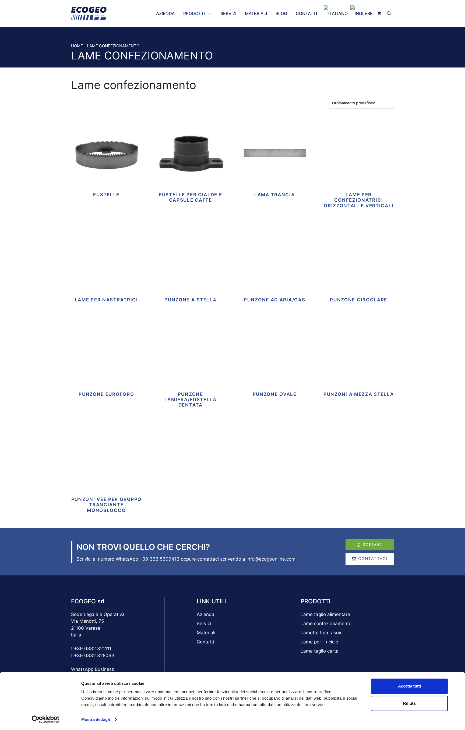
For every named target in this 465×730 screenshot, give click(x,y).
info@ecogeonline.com (270, 559)
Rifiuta (409, 703)
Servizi (228, 13)
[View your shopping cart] (379, 13)
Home (77, 45)
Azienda (165, 13)
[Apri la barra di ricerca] (390, 13)
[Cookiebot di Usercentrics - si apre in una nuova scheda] (45, 719)
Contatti (306, 13)
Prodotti (194, 13)
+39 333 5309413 (159, 559)
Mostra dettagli (95, 719)
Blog (281, 13)
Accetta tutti (409, 686)
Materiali (256, 13)
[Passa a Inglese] (360, 13)
